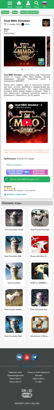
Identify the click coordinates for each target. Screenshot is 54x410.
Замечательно (12, 189)
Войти (28, 7)
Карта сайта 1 (15, 379)
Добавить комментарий (16, 194)
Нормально (7, 189)
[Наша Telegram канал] (34, 360)
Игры (15, 12)
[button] (22, 69)
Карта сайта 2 (38, 379)
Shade (27, 24)
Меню (9, 7)
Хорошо (10, 189)
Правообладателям (15, 375)
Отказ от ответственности (39, 372)
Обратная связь (15, 372)
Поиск (36, 7)
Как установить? (15, 165)
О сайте (38, 382)
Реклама (38, 375)
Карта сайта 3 (15, 382)
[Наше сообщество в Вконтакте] (19, 360)
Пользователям (28, 366)
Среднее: (8, 187)
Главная (19, 7)
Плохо (5, 189)
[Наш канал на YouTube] (27, 360)
